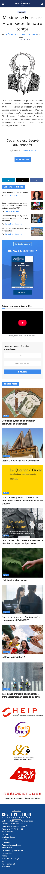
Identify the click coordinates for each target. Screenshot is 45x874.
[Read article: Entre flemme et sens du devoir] (37, 195)
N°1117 (6, 416)
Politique (5, 856)
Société (22, 12)
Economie (6, 842)
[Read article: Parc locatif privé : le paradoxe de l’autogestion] (37, 231)
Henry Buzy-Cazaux (13, 224)
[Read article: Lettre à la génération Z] (22, 639)
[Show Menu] (3, 3)
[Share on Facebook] (36, 180)
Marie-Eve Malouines (14, 196)
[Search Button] (42, 3)
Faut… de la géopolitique (11, 845)
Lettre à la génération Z (13, 657)
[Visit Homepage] (22, 3)
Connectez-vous (29, 150)
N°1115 (6, 492)
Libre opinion (7, 853)
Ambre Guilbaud (29, 34)
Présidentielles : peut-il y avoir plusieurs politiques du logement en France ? (15, 218)
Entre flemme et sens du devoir (15, 192)
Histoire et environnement (14, 580)
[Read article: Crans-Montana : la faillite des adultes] (22, 443)
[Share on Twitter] (22, 180)
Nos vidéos (6, 866)
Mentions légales (8, 837)
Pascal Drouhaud (12, 211)
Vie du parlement (8, 864)
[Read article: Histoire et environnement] (22, 563)
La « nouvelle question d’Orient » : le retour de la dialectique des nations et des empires (22, 500)
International (7, 848)
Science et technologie (10, 858)
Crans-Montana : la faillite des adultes (20, 460)
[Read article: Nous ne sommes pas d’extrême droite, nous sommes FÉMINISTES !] (22, 600)
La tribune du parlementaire (12, 850)
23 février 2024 (24, 40)
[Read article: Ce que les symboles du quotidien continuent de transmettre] (22, 403)
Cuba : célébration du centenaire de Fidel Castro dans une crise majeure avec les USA (15, 205)
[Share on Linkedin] (8, 180)
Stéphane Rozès (13, 34)
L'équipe (5, 834)
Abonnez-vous (22, 159)
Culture (4, 839)
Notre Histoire (7, 831)
